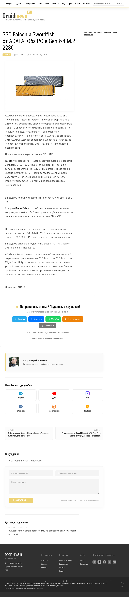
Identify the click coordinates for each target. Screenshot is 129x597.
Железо (44, 567)
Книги (77, 4)
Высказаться (21, 500)
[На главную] (24, 14)
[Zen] (99, 562)
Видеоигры (67, 4)
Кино (47, 4)
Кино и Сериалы (65, 560)
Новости (7, 55)
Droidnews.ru (14, 554)
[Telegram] (94, 562)
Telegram (21, 319)
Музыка (55, 4)
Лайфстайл (30, 4)
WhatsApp (55, 319)
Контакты (87, 4)
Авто (40, 4)
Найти (119, 4)
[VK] (114, 562)
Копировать (49, 326)
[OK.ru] (109, 562)
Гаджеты (18, 4)
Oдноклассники (72, 319)
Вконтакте (38, 319)
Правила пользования (14, 566)
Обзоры (8, 4)
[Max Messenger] (104, 562)
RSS (6, 570)
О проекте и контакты (13, 563)
